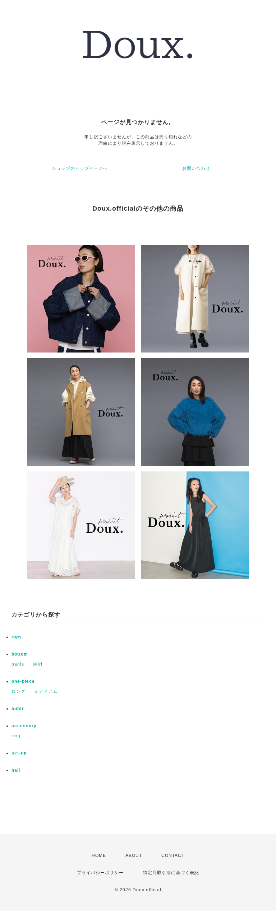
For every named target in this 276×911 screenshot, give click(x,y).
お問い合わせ (196, 168)
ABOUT (133, 855)
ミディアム (46, 691)
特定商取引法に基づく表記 (171, 872)
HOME (99, 855)
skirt (37, 664)
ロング (19, 691)
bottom (20, 654)
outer (18, 708)
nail (16, 770)
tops (17, 636)
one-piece (23, 681)
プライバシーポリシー (100, 872)
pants (18, 664)
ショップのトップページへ (80, 168)
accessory (24, 725)
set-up (19, 753)
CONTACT (172, 855)
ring (16, 735)
